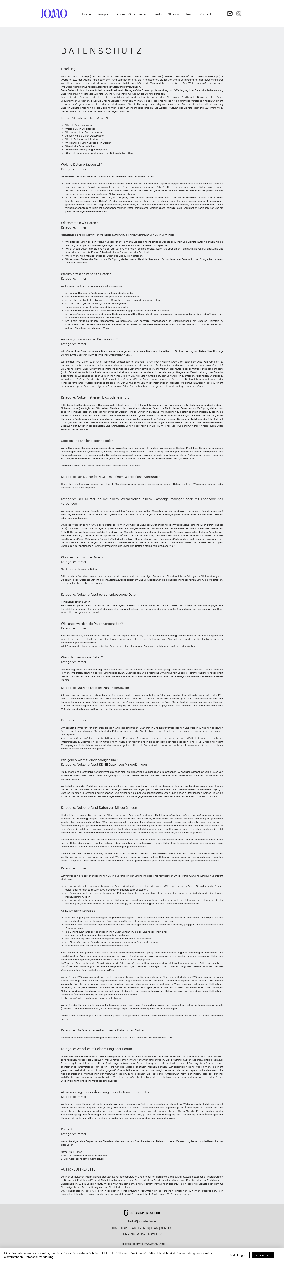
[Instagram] (239, 13)
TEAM (155, 1228)
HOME (115, 1228)
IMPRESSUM (130, 1234)
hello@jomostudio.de (92, 1158)
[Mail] (229, 13)
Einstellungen (237, 1255)
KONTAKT (167, 1228)
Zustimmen (263, 1255)
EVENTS (143, 1228)
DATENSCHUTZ (151, 1234)
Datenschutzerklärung (39, 1257)
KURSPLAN (128, 1228)
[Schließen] (279, 1255)
